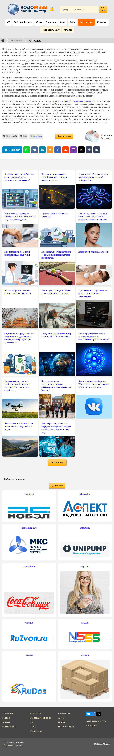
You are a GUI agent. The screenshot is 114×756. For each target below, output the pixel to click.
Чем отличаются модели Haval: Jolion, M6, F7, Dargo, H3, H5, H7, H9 (19, 426)
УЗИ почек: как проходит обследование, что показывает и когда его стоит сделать (19, 216)
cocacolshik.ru (29, 566)
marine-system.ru (29, 528)
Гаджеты (51, 22)
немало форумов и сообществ (76, 101)
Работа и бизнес (23, 22)
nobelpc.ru (29, 494)
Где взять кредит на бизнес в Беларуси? (55, 215)
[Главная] (3, 40)
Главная (7, 713)
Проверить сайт (50, 30)
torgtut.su (85, 566)
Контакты (8, 726)
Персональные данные (13, 745)
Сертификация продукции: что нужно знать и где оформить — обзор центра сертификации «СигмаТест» (19, 338)
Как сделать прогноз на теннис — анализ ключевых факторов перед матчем (56, 255)
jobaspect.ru (85, 494)
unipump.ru (85, 528)
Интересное (86, 22)
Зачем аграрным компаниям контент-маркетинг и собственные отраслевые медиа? (93, 336)
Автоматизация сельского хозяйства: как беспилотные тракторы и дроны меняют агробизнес (17, 385)
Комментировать (64, 136)
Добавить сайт (57, 486)
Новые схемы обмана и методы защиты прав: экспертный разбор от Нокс (93, 177)
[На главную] (28, 9)
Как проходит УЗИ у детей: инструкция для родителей (17, 253)
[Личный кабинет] (52, 9)
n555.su (84, 623)
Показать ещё (57, 462)
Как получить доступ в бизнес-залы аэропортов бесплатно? (56, 292)
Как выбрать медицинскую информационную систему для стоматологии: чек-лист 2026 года (56, 428)
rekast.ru (85, 655)
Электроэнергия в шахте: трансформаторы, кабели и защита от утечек (54, 177)
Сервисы (102, 22)
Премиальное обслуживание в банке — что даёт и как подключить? (92, 293)
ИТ (8, 22)
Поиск (6, 718)
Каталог (68, 30)
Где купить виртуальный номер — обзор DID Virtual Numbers (56, 335)
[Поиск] (103, 9)
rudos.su (29, 655)
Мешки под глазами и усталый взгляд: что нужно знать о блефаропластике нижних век (93, 216)
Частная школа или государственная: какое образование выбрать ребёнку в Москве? (56, 385)
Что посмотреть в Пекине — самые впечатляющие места (18, 292)
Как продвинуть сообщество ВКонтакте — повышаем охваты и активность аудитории (93, 384)
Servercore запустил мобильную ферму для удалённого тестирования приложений (19, 177)
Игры (72, 22)
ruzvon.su (29, 623)
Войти (6, 722)
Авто (62, 22)
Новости (35, 713)
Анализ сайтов (96, 721)
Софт (39, 22)
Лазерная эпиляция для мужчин (93, 252)
